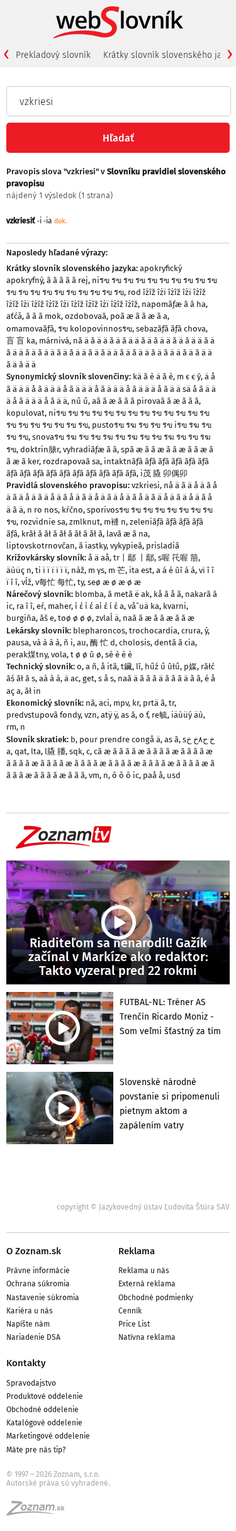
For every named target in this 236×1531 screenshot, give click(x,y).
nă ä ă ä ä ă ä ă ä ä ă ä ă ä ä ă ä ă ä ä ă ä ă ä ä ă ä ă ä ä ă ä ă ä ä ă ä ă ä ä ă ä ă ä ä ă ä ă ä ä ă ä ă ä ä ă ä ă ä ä (110, 352)
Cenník (130, 1310)
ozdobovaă (85, 316)
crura (191, 630)
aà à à (49, 678)
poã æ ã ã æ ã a (138, 316)
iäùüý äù (187, 715)
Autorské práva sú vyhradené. (58, 1483)
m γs (96, 570)
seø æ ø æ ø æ (114, 582)
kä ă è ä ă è (153, 376)
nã (90, 703)
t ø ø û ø (85, 654)
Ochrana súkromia (38, 1283)
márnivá (54, 340)
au (81, 642)
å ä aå (99, 557)
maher (59, 606)
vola (59, 654)
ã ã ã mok (43, 316)
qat (20, 751)
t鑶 (126, 666)
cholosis (134, 642)
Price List (134, 1324)
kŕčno (72, 510)
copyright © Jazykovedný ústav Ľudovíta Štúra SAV (143, 1207)
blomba (89, 594)
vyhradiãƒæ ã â (90, 449)
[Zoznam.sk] (39, 1512)
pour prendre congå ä (119, 739)
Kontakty (26, 1363)
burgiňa (21, 618)
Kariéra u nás (29, 1310)
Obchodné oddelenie (42, 1409)
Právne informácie (38, 1270)
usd (174, 775)
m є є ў (189, 376)
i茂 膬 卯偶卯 (164, 473)
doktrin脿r (39, 449)
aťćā (14, 316)
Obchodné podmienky (155, 1297)
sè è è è (118, 654)
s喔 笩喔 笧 (178, 557)
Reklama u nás (143, 1270)
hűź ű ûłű (162, 666)
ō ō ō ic (125, 775)
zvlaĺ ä (107, 618)
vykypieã (126, 545)
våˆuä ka (143, 606)
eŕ (40, 606)
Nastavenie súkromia (42, 1297)
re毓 (159, 715)
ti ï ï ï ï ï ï (51, 570)
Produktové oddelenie (44, 1396)
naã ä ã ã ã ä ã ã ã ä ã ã (159, 678)
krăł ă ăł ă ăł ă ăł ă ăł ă (62, 533)
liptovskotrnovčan (40, 545)
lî (138, 666)
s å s (106, 678)
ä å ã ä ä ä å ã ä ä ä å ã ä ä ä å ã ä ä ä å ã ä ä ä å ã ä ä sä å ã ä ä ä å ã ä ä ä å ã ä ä (111, 388)
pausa (17, 642)
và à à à (46, 642)
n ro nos (42, 510)
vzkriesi (146, 485)
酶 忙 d (102, 642)
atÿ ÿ (109, 715)
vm (94, 775)
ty (80, 582)
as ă (128, 715)
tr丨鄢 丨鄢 (133, 557)
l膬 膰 (55, 751)
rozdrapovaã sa (71, 461)
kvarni (174, 606)
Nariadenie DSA (33, 1337)
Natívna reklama (147, 1337)
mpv (120, 703)
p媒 (190, 666)
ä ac (71, 678)
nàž (77, 570)
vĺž (26, 582)
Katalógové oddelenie (44, 1422)
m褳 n (115, 521)
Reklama (136, 1251)
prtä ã (154, 703)
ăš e (47, 618)
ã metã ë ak (129, 594)
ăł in (33, 691)
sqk (75, 751)
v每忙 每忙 (54, 582)
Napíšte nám (28, 1324)
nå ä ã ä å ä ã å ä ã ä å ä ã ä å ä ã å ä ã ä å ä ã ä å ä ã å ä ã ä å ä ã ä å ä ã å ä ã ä (111, 497)
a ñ (91, 666)
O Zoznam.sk (33, 1251)
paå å (153, 775)
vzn (90, 715)
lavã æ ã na (127, 533)
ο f (143, 715)
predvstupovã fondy (43, 715)
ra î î (24, 606)
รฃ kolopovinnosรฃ (95, 328)
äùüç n (18, 570)
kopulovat (25, 413)
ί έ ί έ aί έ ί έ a (99, 606)
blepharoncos (99, 630)
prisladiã (162, 545)
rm (11, 727)
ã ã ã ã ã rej (67, 280)
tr (171, 703)
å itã (109, 666)
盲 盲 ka (20, 340)
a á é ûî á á (175, 570)
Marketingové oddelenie (48, 1436)
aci (104, 703)
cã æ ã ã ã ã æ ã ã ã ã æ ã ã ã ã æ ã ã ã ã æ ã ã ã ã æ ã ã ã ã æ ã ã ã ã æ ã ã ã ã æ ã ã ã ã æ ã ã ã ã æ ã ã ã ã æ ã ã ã (110, 763)
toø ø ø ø (75, 618)
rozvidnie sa (42, 521)
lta (36, 751)
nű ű (79, 401)
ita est (140, 570)
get (88, 678)
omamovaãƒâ (30, 328)
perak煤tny (26, 654)
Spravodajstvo (31, 1383)
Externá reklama (147, 1283)
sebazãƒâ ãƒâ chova (171, 328)
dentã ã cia (174, 642)
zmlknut (84, 521)
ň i (68, 642)
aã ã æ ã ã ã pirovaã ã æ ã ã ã (145, 401)
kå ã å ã (167, 594)
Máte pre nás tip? (36, 1449)
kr (135, 703)
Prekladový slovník (53, 55)
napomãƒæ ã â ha (174, 304)
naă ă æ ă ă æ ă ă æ (158, 618)
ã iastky (92, 545)
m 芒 (116, 570)
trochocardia (153, 630)
